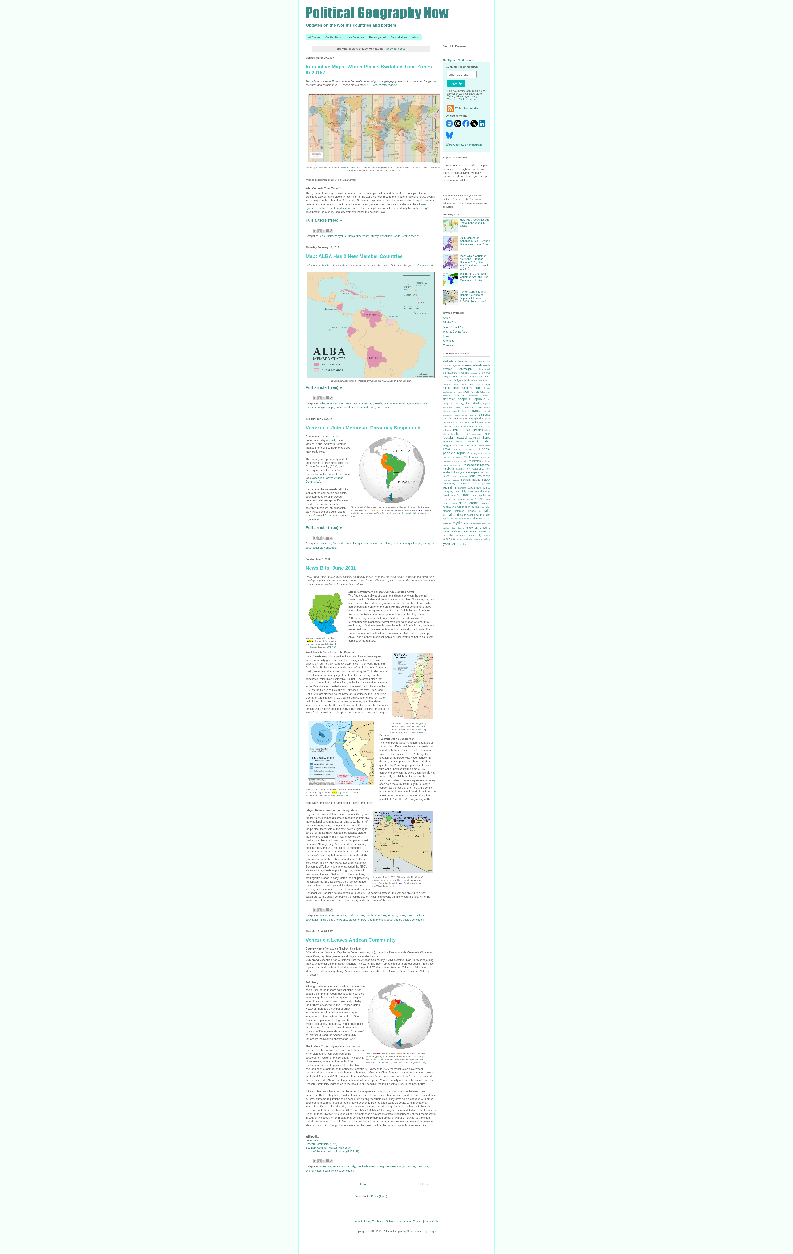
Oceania (448, 345)
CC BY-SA (331, 647)
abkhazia (448, 361)
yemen (449, 543)
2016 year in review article (382, 85)
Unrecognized (377, 37)
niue (482, 472)
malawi (487, 453)
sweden (447, 523)
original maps (326, 407)
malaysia (447, 457)
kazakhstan (475, 437)
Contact (417, 1221)
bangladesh (484, 369)
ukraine (485, 527)
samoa (453, 503)
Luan (353, 516)
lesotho (480, 446)
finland (455, 411)
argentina (456, 365)
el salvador (474, 403)
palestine (354, 919)
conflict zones (356, 915)
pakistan (486, 484)
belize (456, 376)
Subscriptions (399, 37)
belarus (486, 372)
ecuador (392, 915)
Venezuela (312, 1140)
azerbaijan (465, 369)
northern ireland (470, 479)
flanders (465, 411)
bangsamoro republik (456, 372)
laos (458, 446)
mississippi (475, 461)
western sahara (482, 539)
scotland (485, 503)
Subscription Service (398, 1221)
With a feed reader (466, 108)
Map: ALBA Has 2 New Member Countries (354, 256)
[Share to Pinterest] (331, 231)
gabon (473, 415)
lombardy (470, 449)
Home (363, 1184)
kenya (486, 437)
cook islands (449, 392)
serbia (475, 507)
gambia (447, 418)
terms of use (342, 795)
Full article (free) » (324, 220)
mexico (464, 461)
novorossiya (450, 483)
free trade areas (342, 543)
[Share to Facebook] (327, 231)
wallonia (468, 539)
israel (402, 915)
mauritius (447, 461)
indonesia (447, 430)
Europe (447, 336)
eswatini (466, 407)
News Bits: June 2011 (331, 568)
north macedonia (479, 476)
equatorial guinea (451, 407)
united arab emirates (456, 531)
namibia (460, 469)
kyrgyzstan (449, 445)
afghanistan (461, 361)
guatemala (477, 422)
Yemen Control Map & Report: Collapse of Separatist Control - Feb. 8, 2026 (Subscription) (474, 296)
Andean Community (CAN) (321, 1144)
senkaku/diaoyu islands (456, 507)
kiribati (459, 442)
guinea (487, 422)
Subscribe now (423, 265)
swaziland (484, 518)
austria (486, 365)
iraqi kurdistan (474, 429)
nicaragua (458, 472)
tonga (461, 528)
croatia (480, 391)
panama (462, 488)
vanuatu (460, 535)
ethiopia (477, 407)
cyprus (487, 392)
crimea (470, 391)
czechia (446, 396)
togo (454, 528)
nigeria (475, 472)
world (397, 236)
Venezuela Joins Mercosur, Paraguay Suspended (363, 427)
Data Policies (467, 99)
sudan (406, 919)
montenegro (449, 465)
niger (467, 472)
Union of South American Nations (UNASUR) (332, 1151)
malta (475, 457)
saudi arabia (469, 503)
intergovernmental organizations (403, 403)
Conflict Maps (333, 37)
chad (465, 387)
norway (486, 479)
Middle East (450, 322)
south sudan (394, 919)
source (390, 886)
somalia (484, 510)
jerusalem (449, 437)
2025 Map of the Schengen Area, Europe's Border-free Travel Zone (475, 241)
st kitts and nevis (364, 407)
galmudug (484, 414)
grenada (377, 403)
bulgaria (459, 380)
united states (478, 531)
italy (468, 434)
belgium (447, 376)
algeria (473, 361)
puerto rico (449, 495)
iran (455, 429)
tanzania (486, 524)
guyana (464, 426)
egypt (464, 403)
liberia (487, 446)
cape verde (459, 384)
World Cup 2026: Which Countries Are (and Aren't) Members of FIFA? (475, 277)
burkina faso (471, 380)
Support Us (431, 1221)
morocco (459, 465)
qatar (474, 495)
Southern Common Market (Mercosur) (328, 1147)
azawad (447, 369)
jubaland (462, 437)
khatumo (448, 441)
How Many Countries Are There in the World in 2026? (474, 223)
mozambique (471, 464)
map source (417, 732)
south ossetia (467, 514)
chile (323, 236)
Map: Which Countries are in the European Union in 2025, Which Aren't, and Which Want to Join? (474, 262)
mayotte (456, 461)
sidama (447, 511)
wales (459, 539)
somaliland (451, 514)
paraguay (428, 543)
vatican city (474, 535)
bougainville (476, 376)
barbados (475, 373)
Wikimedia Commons (350, 167)
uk (476, 527)
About (415, 37)
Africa (446, 318)
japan (487, 434)
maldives (457, 457)
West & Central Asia (455, 331)
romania (470, 499)
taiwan (468, 523)
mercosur (398, 543)
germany (468, 418)
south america (344, 407)
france (476, 410)
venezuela (386, 236)
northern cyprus (336, 236)
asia (343, 915)
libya (409, 915)
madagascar (476, 453)
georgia (457, 418)
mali (467, 457)
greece (455, 422)
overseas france (469, 483)
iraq (461, 429)
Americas (448, 340)
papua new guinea (479, 487)
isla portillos (449, 434)
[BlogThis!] (319, 231)
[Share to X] (323, 231)
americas (332, 403)
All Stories (314, 37)
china (478, 387)
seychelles (485, 507)
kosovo (469, 441)
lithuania (458, 449)
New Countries (355, 37)
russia (351, 236)
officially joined (335, 440)
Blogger (433, 1231)
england (486, 403)
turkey (375, 236)
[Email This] (315, 231)
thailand (447, 528)
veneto (487, 535)
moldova (486, 461)
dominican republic (479, 396)
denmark (459, 395)
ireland (487, 430)
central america (362, 403)
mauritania (485, 457)
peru (363, 919)
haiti (471, 426)
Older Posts (425, 1184)
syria (458, 523)
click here (326, 265)
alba (322, 403)
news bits (341, 919)
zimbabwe (462, 544)
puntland (463, 495)
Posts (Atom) (379, 1196)
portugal (486, 491)
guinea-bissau (451, 426)
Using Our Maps (374, 1221)
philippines (467, 491)
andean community (344, 1166)
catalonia (474, 384)
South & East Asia (454, 327)
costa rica (459, 392)
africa (323, 915)
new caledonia (475, 468)
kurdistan (483, 441)
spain (446, 518)
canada (446, 384)
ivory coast (477, 434)
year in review (410, 236)
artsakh (477, 365)
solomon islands (465, 511)
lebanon (471, 445)
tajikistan (477, 524)
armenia (467, 365)
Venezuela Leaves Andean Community (351, 940)
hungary (479, 426)
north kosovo (459, 476)
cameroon (484, 380)
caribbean (345, 403)
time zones (363, 236)
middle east (327, 919)
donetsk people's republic (464, 399)
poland (478, 491)
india (487, 426)
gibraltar (479, 418)
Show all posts (395, 48)
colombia (486, 388)
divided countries (376, 915)
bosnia (464, 377)
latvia (463, 446)
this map (406, 513)
